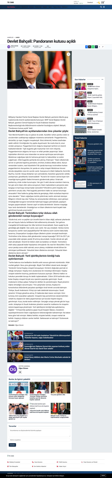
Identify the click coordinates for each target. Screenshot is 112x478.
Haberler (10, 37)
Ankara (90, 101)
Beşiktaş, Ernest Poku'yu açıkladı (95, 113)
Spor (50, 7)
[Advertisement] (56, 23)
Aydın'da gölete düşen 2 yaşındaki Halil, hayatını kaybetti (95, 96)
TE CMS (10, 2)
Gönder (12, 445)
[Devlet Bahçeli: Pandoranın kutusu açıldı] (39, 70)
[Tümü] (102, 79)
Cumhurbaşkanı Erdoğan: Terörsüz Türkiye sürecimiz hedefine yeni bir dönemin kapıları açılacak (38, 397)
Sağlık (45, 7)
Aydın (89, 92)
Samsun (90, 118)
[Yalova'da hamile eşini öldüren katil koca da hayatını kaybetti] (39, 406)
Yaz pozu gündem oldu (58, 394)
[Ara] (101, 7)
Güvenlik (90, 84)
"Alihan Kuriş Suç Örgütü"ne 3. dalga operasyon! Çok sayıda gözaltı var (18, 417)
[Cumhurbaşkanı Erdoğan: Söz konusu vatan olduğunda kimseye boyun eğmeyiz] (18, 387)
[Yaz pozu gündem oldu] (60, 387)
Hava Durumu (38, 462)
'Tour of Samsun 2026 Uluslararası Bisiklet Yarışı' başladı (95, 122)
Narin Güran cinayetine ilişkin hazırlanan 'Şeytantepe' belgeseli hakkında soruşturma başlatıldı (94, 88)
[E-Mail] (20, 372)
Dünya (31, 7)
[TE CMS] (10, 456)
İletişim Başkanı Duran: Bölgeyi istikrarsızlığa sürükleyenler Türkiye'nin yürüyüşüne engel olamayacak (94, 105)
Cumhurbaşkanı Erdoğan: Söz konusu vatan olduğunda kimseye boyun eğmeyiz (18, 396)
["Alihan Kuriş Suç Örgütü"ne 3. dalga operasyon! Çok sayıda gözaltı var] (18, 408)
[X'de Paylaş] (89, 46)
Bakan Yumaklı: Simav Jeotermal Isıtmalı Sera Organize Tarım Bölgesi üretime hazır (94, 131)
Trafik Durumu (63, 462)
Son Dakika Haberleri (40, 466)
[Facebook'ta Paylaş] (86, 46)
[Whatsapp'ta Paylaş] (92, 46)
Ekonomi (25, 7)
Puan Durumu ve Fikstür (90, 462)
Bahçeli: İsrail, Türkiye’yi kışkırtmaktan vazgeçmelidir (60, 416)
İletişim (64, 7)
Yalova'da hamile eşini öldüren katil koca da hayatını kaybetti (39, 411)
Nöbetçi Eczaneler (14, 462)
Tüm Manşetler (13, 466)
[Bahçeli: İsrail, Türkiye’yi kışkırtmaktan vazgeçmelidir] (60, 408)
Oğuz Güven (23, 368)
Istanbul (90, 110)
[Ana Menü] (103, 7)
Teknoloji (38, 7)
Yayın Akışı (57, 7)
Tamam (103, 475)
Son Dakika (11, 7)
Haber (18, 7)
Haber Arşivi (62, 466)
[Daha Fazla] (96, 46)
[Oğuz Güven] (13, 369)
